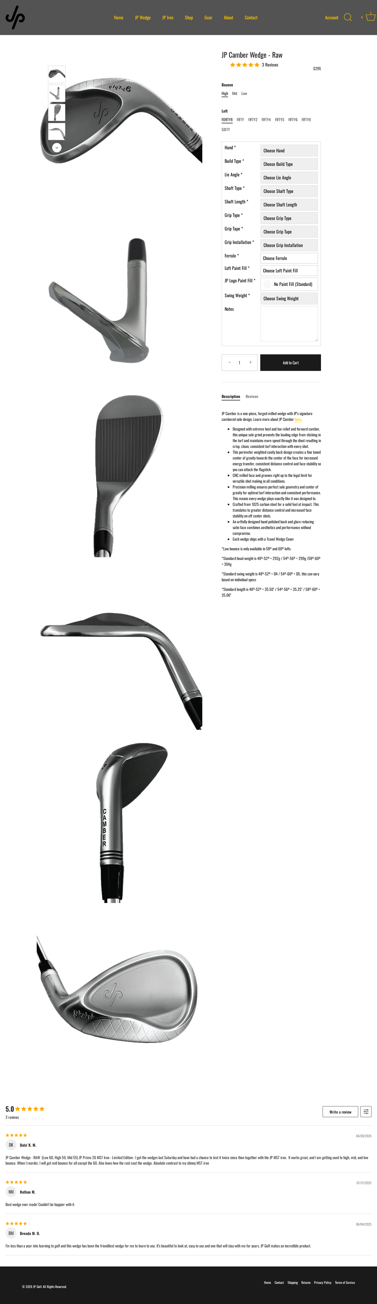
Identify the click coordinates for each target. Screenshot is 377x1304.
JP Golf (37, 1286)
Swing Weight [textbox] (237, 296)
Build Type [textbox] (234, 161)
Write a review (340, 1112)
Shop (189, 17)
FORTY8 (227, 119)
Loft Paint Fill (237, 268)
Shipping (293, 1282)
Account (331, 17)
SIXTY (226, 130)
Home (118, 17)
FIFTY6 (293, 119)
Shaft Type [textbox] (235, 188)
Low (244, 93)
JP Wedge (143, 17)
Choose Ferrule (275, 258)
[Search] (348, 17)
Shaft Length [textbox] (236, 202)
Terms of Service (345, 1282)
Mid (234, 93)
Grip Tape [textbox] (234, 229)
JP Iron (167, 17)
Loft (225, 111)
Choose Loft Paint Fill (280, 270)
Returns (305, 1282)
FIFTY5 (279, 119)
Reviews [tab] (252, 396)
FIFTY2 (252, 119)
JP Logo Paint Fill (240, 281)
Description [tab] (231, 396)
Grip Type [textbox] (234, 215)
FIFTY (240, 119)
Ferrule (232, 256)
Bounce (227, 85)
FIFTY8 (306, 119)
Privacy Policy (322, 1282)
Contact (251, 17)
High (225, 93)
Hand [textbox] (230, 148)
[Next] (57, 148)
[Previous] (57, 58)
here (298, 419)
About (228, 17)
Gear (208, 17)
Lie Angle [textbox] (233, 175)
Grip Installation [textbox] (239, 242)
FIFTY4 (266, 119)
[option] (57, 74)
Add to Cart (291, 363)
